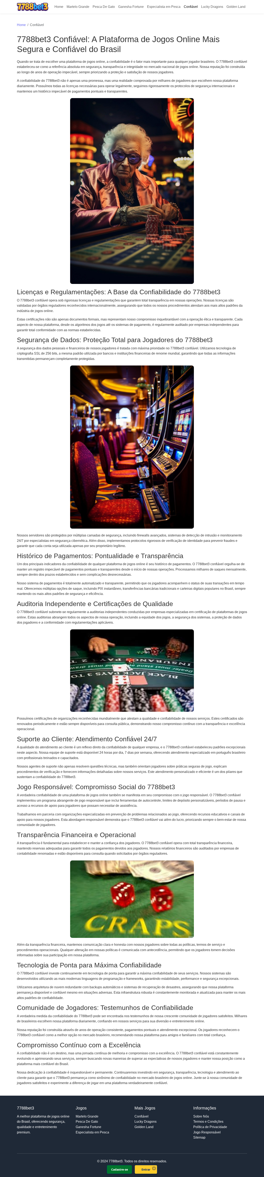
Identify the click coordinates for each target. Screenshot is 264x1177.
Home (58, 6)
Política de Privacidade (210, 1127)
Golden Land (235, 6)
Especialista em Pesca (163, 6)
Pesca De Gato (104, 6)
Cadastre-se (119, 1169)
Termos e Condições (208, 1121)
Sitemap (199, 1137)
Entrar (145, 1169)
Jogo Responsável (207, 1132)
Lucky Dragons (212, 6)
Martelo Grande (78, 6)
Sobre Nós (201, 1116)
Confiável (191, 6)
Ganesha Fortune (131, 6)
